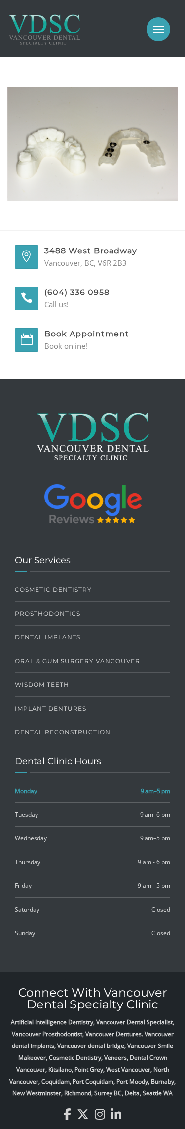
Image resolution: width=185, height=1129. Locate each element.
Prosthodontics (47, 613)
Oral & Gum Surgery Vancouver (77, 661)
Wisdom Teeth (42, 684)
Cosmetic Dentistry (53, 589)
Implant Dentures (50, 708)
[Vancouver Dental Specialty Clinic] (44, 34)
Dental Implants (47, 637)
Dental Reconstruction (63, 732)
